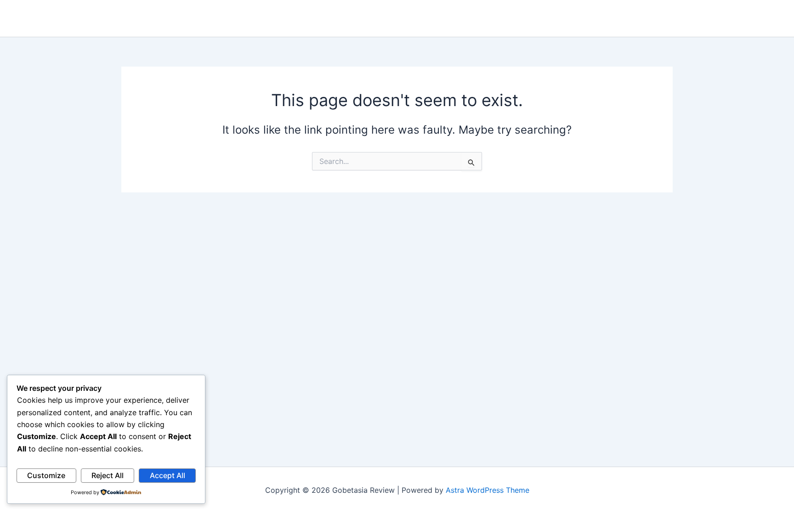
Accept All (167, 475)
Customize (46, 475)
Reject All (107, 475)
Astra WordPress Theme (487, 490)
